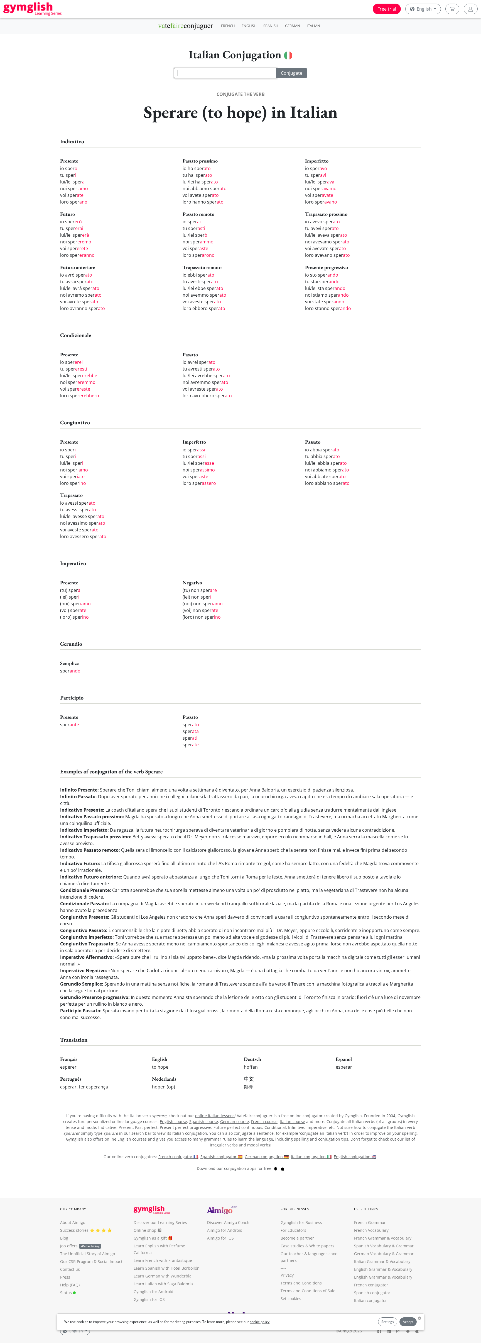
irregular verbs (224, 1145)
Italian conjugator (370, 1300)
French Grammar (370, 1222)
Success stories (74, 1230)
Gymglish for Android (153, 1291)
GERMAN (292, 25)
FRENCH (228, 25)
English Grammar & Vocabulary (383, 1277)
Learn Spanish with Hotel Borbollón (167, 1268)
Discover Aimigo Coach (228, 1222)
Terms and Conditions (301, 1283)
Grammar (405, 1245)
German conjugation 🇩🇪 (267, 1156)
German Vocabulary (372, 1253)
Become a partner (297, 1238)
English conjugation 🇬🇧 (355, 1156)
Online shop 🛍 (147, 1230)
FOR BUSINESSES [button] (295, 1209)
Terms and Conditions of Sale (308, 1290)
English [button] (424, 9)
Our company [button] (73, 1209)
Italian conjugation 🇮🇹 (311, 1156)
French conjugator (371, 1285)
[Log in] (471, 9)
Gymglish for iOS (149, 1299)
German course (234, 1121)
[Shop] (452, 9)
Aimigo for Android (224, 1230)
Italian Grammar (369, 1261)
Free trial (386, 9)
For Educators (293, 1230)
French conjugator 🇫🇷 (178, 1156)
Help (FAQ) (70, 1285)
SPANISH (270, 25)
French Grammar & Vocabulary (382, 1238)
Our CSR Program (76, 1261)
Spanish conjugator (372, 1292)
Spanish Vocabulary (372, 1245)
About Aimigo (72, 1222)
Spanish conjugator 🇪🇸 (221, 1156)
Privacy (287, 1275)
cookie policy (259, 1321)
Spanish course (203, 1121)
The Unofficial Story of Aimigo (87, 1253)
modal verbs (258, 1145)
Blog (64, 1238)
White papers (321, 1245)
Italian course (292, 1121)
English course (173, 1121)
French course (264, 1121)
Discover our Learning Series (160, 1222)
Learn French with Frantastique (163, 1260)
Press (65, 1277)
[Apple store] (282, 1168)
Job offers (79, 1245)
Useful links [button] (366, 1209)
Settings (387, 1321)
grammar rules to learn (225, 1139)
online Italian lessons (215, 1115)
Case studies (292, 1245)
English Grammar (370, 1269)
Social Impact (110, 1261)
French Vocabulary (371, 1230)
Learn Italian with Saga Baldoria (163, 1283)
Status (66, 1292)
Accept (408, 1321)
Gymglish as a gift (150, 1238)
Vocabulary (400, 1261)
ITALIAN (313, 25)
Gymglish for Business (301, 1222)
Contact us (70, 1269)
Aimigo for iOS (220, 1238)
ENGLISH (249, 25)
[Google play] (276, 1168)
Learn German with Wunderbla (163, 1276)
